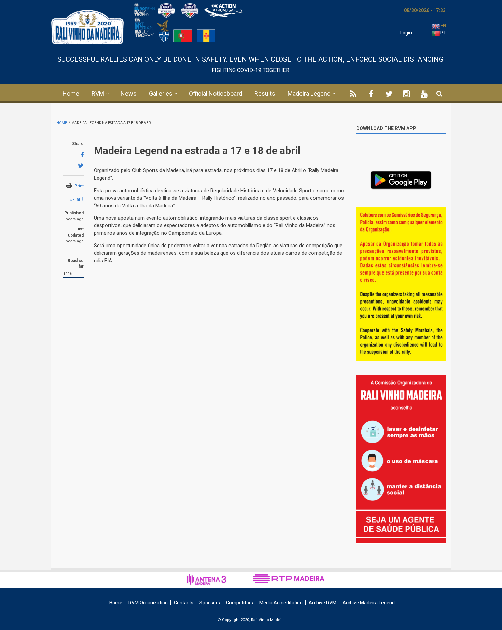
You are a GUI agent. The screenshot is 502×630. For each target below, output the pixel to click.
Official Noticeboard (215, 93)
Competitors (239, 602)
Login (406, 33)
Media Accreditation (281, 602)
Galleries (160, 93)
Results (264, 93)
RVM (98, 93)
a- (72, 199)
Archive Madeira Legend (369, 602)
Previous (425, 214)
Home (70, 93)
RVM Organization (148, 602)
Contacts (183, 602)
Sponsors (209, 602)
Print (79, 186)
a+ (80, 198)
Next (440, 215)
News (129, 93)
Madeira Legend (309, 93)
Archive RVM (322, 602)
